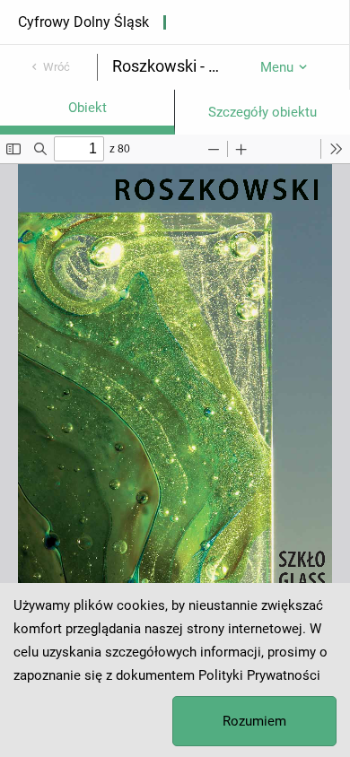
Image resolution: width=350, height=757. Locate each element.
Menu (276, 67)
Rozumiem (254, 721)
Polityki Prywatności (259, 675)
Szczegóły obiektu (262, 112)
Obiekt (87, 108)
